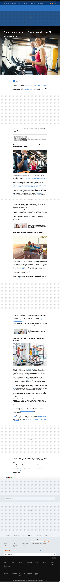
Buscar (54, 554)
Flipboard (54, 3)
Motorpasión (36, 562)
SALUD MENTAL (40, 3)
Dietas (14, 543)
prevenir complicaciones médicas (27, 411)
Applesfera (5, 565)
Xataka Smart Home (7, 566)
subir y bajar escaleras (23, 268)
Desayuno (5, 545)
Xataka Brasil (6, 574)
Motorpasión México (36, 574)
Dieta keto (47, 535)
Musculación (6, 541)
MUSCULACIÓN (33, 3)
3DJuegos (13, 562)
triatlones (43, 189)
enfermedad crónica (29, 369)
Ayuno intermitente (38, 535)
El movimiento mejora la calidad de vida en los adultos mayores (36, 332)
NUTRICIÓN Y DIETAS (25, 3)
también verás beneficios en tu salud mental (31, 277)
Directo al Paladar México (29, 574)
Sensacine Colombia (20, 575)
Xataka (5, 562)
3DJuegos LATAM (14, 573)
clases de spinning (31, 189)
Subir (53, 558)
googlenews (55, 3)
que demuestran (31, 86)
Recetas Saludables (25, 543)
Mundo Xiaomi (6, 567)
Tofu (43, 535)
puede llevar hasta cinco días (29, 217)
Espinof (20, 563)
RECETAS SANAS (17, 3)
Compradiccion (44, 565)
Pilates (19, 535)
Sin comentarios (7, 36)
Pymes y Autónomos (52, 564)
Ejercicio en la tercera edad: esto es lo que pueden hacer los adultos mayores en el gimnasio (37, 139)
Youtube (52, 3)
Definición (23, 545)
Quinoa (12, 535)
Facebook (50, 3)
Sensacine (20, 562)
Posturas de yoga (24, 535)
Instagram (48, 3)
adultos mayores (28, 477)
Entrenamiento (18, 477)
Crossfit (15, 535)
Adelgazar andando (31, 535)
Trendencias (44, 562)
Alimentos (5, 543)
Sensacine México (22, 573)
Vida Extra (13, 563)
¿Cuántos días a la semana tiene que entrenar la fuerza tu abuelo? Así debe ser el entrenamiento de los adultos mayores (37, 226)
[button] (19, 80)
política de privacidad (43, 543)
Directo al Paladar (29, 562)
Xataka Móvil (6, 563)
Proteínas (23, 541)
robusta (14, 177)
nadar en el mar (43, 205)
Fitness (23, 477)
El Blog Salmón (52, 562)
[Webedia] (54, 0)
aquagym (28, 272)
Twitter (13, 36)
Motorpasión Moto (37, 563)
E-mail (16, 36)
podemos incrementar (27, 89)
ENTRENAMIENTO (9, 3)
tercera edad (35, 477)
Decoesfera (44, 563)
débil (27, 380)
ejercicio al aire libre (17, 277)
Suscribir (46, 541)
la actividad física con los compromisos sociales (26, 275)
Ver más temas (7, 550)
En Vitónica (29, 330)
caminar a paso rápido (31, 265)
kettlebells (23, 189)
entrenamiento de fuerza (15, 546)
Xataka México (6, 573)
